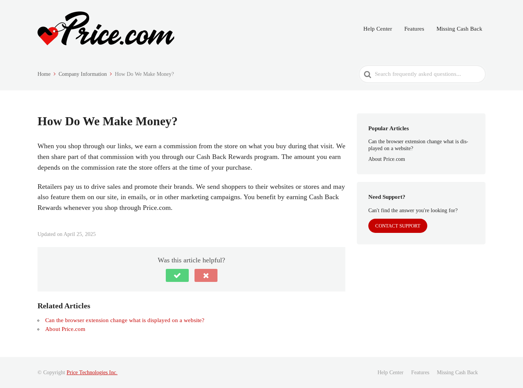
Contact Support (397, 226)
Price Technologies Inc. (92, 372)
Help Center (377, 29)
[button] (177, 275)
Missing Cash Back (459, 29)
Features (414, 29)
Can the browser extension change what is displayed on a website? (124, 320)
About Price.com (65, 329)
